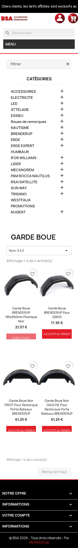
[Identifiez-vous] (60, 18)
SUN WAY (19, 188)
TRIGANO (19, 194)
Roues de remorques (28, 122)
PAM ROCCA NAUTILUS (30, 176)
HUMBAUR (20, 152)
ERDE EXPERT (22, 146)
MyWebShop (39, 542)
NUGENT (18, 212)
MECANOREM (22, 170)
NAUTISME (20, 128)
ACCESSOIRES (23, 91)
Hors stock (21, 338)
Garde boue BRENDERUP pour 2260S (57, 312)
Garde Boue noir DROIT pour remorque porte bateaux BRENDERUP (21, 407)
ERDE (15, 140)
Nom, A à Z (39, 250)
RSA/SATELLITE (24, 182)
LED (14, 103)
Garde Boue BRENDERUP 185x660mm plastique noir (21, 314)
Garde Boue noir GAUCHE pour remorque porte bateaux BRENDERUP (57, 407)
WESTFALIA (21, 200)
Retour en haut (54, 471)
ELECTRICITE (22, 97)
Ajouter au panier (57, 334)
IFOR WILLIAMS (23, 158)
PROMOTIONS (23, 206)
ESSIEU (17, 115)
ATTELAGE (20, 109)
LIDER (16, 164)
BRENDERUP (21, 134)
